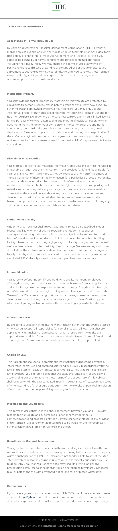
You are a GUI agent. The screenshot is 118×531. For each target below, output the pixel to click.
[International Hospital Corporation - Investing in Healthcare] (59, 7)
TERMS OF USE (48, 520)
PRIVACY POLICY (69, 520)
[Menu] (114, 7)
